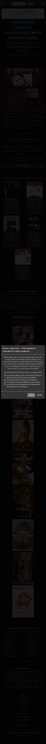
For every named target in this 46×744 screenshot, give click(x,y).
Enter (39, 395)
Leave (31, 395)
